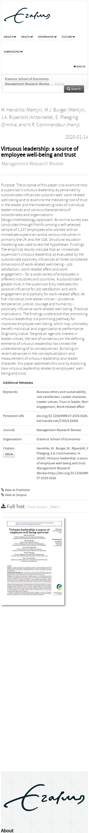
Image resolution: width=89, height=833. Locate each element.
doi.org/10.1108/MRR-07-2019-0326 (62, 416)
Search (75, 89)
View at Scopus (15, 495)
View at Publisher (17, 490)
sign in (80, 66)
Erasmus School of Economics (27, 79)
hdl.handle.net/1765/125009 (57, 421)
